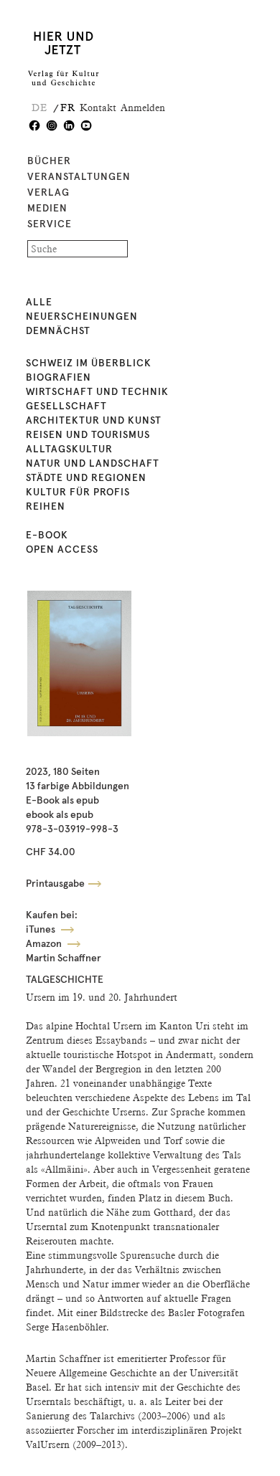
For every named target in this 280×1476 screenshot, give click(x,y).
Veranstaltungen (79, 177)
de (39, 107)
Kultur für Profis (78, 492)
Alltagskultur (69, 449)
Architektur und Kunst (94, 421)
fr (67, 107)
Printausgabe (55, 884)
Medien (47, 209)
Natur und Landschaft (92, 464)
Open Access (62, 550)
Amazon (45, 944)
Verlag (48, 193)
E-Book (47, 535)
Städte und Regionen (86, 478)
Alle (39, 302)
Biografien (58, 378)
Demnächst (58, 331)
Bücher (49, 161)
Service (49, 224)
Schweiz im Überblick (88, 363)
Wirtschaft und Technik (97, 392)
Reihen (45, 507)
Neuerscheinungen (82, 317)
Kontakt (98, 107)
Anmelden (143, 107)
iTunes (41, 930)
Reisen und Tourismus (88, 435)
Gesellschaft (66, 406)
